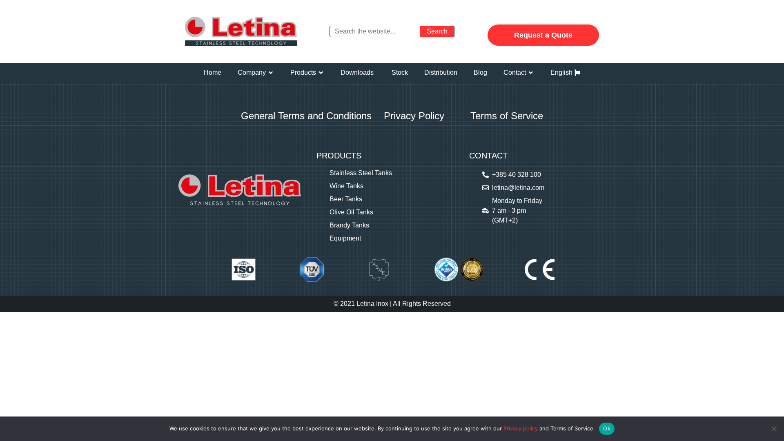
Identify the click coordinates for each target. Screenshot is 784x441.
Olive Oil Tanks (351, 212)
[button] (255, 72)
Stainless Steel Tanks (361, 172)
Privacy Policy (414, 115)
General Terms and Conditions (306, 115)
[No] (774, 429)
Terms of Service (506, 115)
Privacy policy (520, 428)
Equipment (345, 238)
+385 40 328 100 (516, 174)
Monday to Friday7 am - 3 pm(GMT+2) (517, 210)
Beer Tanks (346, 199)
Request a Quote (543, 35)
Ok (606, 428)
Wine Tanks (346, 186)
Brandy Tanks (349, 225)
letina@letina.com (518, 187)
